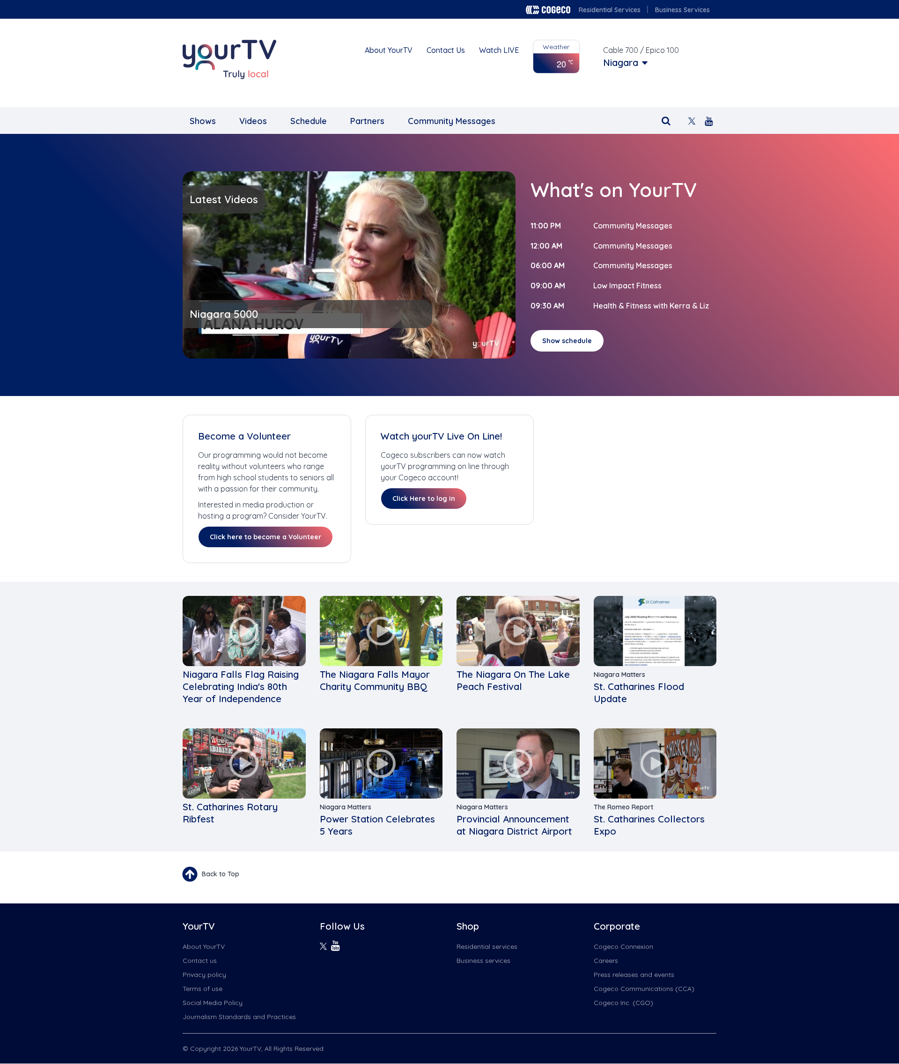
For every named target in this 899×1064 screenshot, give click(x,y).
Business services (483, 960)
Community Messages (451, 121)
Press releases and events (634, 974)
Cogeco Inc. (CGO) (623, 1002)
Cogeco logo (548, 9)
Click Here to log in (423, 498)
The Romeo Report (623, 807)
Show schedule (567, 341)
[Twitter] (692, 120)
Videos (253, 121)
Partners (367, 121)
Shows (203, 121)
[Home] (229, 59)
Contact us (200, 960)
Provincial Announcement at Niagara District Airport (514, 825)
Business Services (682, 10)
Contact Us (446, 50)
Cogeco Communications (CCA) (644, 988)
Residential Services (610, 10)
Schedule (308, 121)
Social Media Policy (213, 1002)
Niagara (620, 62)
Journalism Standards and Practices (239, 1017)
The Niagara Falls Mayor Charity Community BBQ (375, 680)
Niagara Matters (619, 674)
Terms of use (202, 988)
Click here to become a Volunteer (265, 537)
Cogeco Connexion (623, 946)
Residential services (487, 946)
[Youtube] (708, 120)
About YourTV (389, 50)
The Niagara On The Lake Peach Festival (513, 680)
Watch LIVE (499, 50)
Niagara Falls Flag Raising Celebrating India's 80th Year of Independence (241, 686)
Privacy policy (204, 974)
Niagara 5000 (224, 314)
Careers (606, 960)
